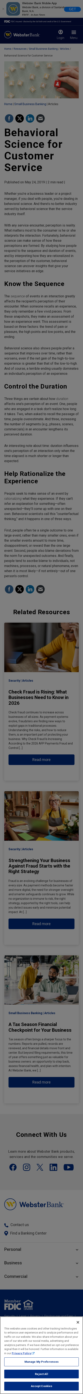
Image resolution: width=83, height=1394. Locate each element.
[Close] (78, 1322)
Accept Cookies (41, 1386)
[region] (41, 1355)
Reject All (41, 1374)
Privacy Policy (21, 1353)
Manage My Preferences (41, 1361)
